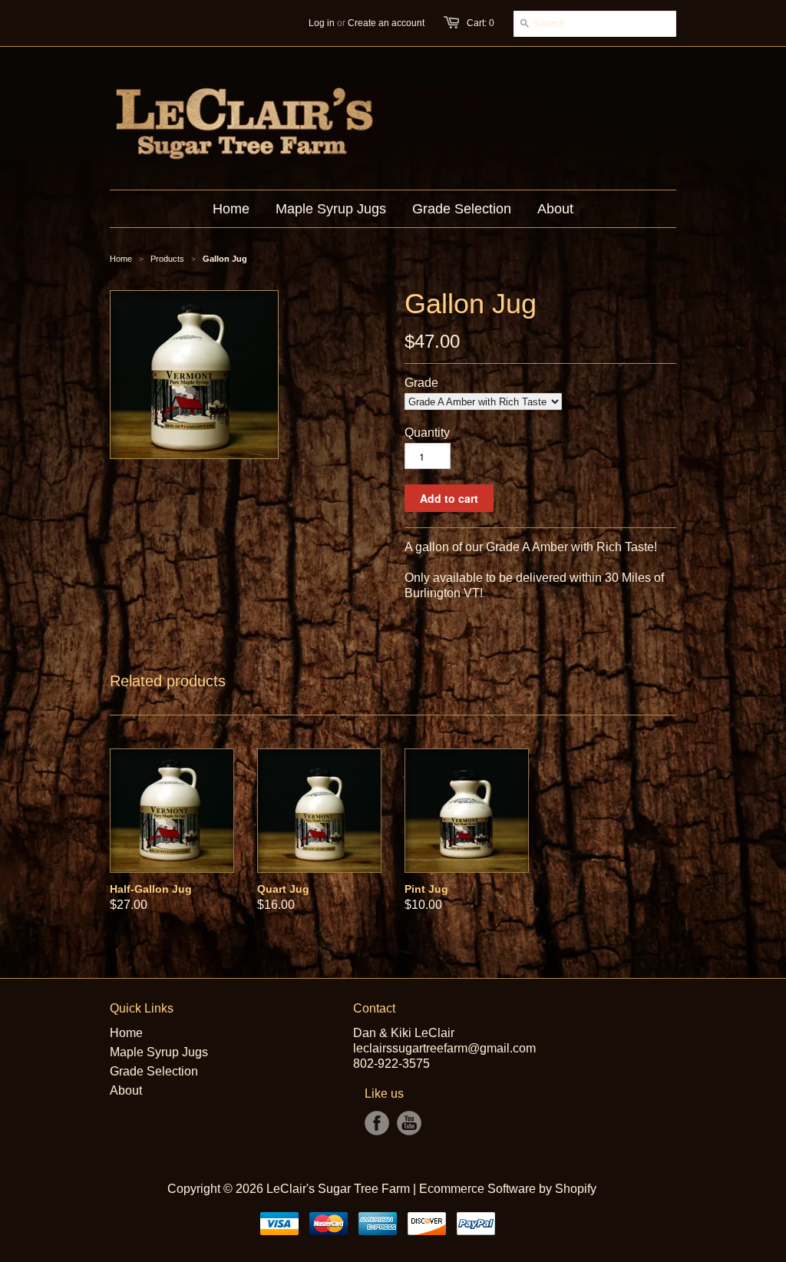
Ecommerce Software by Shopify (507, 1188)
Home (126, 1032)
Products (167, 258)
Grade (421, 382)
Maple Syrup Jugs (159, 1052)
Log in (322, 23)
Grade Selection (154, 1071)
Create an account (386, 23)
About (126, 1090)
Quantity (427, 432)
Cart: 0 (480, 23)
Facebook (377, 1123)
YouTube (409, 1123)
